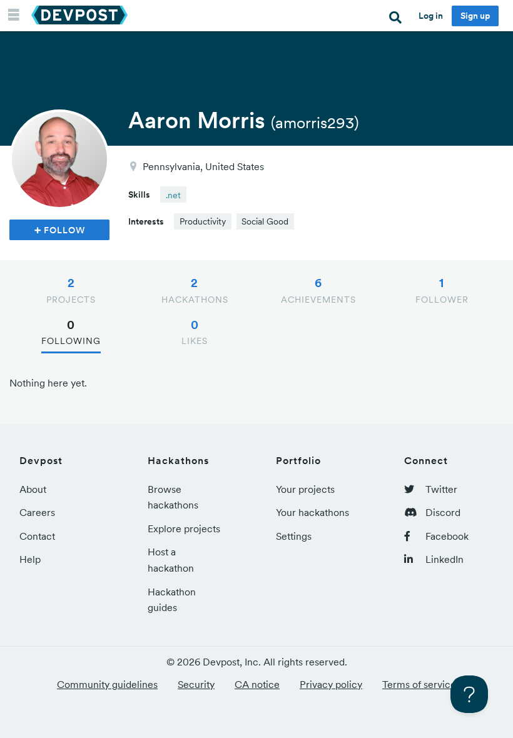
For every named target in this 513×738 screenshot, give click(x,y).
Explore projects (184, 528)
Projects (71, 290)
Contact (37, 536)
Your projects (305, 489)
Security (196, 684)
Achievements (318, 290)
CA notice (257, 684)
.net (173, 195)
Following (71, 332)
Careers (37, 512)
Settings (294, 536)
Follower (442, 290)
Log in (431, 15)
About (32, 489)
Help (30, 559)
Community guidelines (107, 684)
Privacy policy (331, 684)
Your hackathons (312, 512)
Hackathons (194, 290)
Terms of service (419, 684)
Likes (194, 332)
